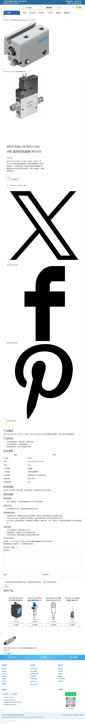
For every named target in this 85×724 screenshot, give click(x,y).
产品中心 (50, 13)
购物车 (58, 13)
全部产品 (4, 671)
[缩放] (1, 721)
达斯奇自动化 (11, 516)
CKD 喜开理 (33, 676)
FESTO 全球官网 (12, 502)
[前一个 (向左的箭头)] (1, 723)
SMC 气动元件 (33, 668)
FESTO (18, 185)
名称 (5, 575)
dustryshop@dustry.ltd (10, 700)
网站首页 (4, 668)
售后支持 (60, 673)
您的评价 (7, 550)
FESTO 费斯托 (33, 671)
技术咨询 (60, 671)
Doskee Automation (12, 518)
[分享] (9, 721)
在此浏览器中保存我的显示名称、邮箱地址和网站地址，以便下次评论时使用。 (31, 582)
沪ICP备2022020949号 (67, 715)
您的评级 (7, 547)
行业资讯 (41, 13)
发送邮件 (15, 694)
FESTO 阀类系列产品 (13, 509)
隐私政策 (76, 715)
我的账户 (67, 13)
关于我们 (32, 13)
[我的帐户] (73, 7)
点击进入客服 (71, 694)
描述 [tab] (6, 424)
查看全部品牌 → (34, 684)
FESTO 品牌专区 (12, 530)
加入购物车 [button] (16, 625)
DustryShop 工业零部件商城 (15, 521)
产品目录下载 (61, 678)
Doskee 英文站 (11, 535)
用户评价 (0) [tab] (9, 426)
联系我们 (4, 683)
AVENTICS (33, 681)
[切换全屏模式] (5, 721)
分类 (9, 13)
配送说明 (60, 676)
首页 (24, 13)
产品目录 (4, 673)
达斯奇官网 (10, 532)
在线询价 (60, 668)
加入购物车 (14, 179)
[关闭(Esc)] (13, 721)
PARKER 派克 (33, 678)
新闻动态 (4, 678)
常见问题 (60, 681)
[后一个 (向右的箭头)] (5, 723)
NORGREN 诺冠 (34, 673)
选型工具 (4, 676)
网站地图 (81, 715)
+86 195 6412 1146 (9, 697)
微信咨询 (7, 694)
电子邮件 (46, 575)
